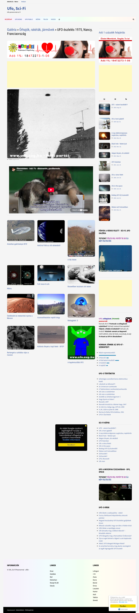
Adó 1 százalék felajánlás (112, 32)
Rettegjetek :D (73, 320)
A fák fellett (72, 260)
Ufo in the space (117, 186)
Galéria (11, 30)
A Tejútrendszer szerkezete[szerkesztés (113, 389)
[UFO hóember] (104, 162)
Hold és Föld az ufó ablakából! (48, 245)
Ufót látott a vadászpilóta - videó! (111, 513)
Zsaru (95, 577)
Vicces (53, 19)
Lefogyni (96, 571)
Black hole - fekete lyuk (119, 144)
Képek (38, 19)
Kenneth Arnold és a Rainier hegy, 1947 (112, 404)
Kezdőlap (8, 19)
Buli (51, 577)
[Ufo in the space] (104, 186)
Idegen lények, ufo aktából (120, 153)
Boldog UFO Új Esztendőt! (120, 195)
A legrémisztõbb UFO (75, 362)
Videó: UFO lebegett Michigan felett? (112, 543)
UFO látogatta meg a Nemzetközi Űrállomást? (115, 536)
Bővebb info (123, 602)
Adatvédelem (20, 610)
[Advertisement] (51, 74)
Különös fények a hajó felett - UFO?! (50, 346)
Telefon (95, 597)
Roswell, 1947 (104, 402)
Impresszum (11, 610)
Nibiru (9, 288)
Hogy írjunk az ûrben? (106, 399)
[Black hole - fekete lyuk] (104, 144)
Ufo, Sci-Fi (16, 8)
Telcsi (45, 19)
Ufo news (18, 19)
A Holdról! (102, 363)
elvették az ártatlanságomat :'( (109, 397)
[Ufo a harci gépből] (104, 119)
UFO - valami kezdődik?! (120, 105)
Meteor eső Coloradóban (120, 207)
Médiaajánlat (29, 610)
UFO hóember (116, 162)
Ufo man (102, 461)
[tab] (104, 99)
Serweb (95, 600)
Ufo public (29, 19)
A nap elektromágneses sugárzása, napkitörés (119, 134)
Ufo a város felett (117, 175)
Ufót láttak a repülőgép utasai (109, 528)
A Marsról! (102, 358)
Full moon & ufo (43, 284)
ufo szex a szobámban (107, 392)
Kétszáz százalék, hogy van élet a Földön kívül (115, 525)
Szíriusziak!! (103, 453)
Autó (94, 594)
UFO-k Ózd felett (105, 414)
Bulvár (95, 583)
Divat (51, 571)
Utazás (52, 586)
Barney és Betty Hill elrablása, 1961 (111, 412)
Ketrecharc (53, 580)
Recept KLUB (54, 583)
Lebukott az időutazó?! (107, 384)
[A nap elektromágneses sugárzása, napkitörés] (104, 133)
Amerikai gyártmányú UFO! (17, 244)
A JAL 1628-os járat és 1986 (108, 409)
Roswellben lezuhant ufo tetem (79, 286)
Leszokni (96, 589)
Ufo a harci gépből (118, 119)
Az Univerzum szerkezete (108, 386)
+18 (94, 574)
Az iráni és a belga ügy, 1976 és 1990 (111, 407)
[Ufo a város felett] (104, 175)
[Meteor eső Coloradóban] (104, 207)
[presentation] (104, 99)
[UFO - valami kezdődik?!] (104, 105)
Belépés (23, 1)
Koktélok (53, 574)
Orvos (95, 586)
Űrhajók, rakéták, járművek (36, 30)
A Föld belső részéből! (107, 360)
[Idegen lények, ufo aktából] (104, 153)
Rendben (123, 606)
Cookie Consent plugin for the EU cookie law (123, 609)
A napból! (102, 365)
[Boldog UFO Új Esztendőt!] (104, 195)
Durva (95, 580)
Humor (95, 592)
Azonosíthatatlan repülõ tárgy (48, 317)
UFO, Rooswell (104, 459)
